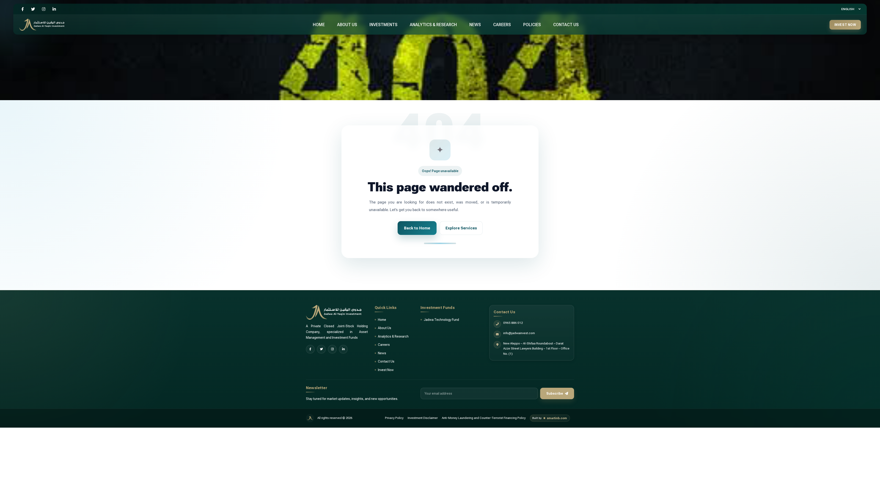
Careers (502, 24)
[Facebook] (23, 9)
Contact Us (566, 24)
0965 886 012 (513, 322)
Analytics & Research (433, 24)
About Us (347, 24)
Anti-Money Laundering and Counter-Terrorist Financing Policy (484, 418)
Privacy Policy (394, 418)
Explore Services (461, 228)
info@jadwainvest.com (519, 333)
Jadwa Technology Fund (441, 320)
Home (319, 24)
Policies (532, 24)
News (475, 24)
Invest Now (386, 370)
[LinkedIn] (54, 9)
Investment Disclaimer (423, 418)
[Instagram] (44, 9)
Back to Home (417, 228)
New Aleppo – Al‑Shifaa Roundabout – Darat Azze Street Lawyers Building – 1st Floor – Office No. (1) (536, 348)
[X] (33, 9)
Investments (383, 24)
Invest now (845, 25)
